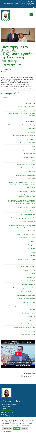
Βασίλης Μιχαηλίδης (28, 157)
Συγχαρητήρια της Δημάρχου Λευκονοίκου (22, 306)
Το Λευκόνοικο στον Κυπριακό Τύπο (24, 327)
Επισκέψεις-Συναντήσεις (27, 221)
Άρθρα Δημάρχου (29, 153)
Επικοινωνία (30, 3)
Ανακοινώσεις (30, 139)
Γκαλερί (21, 1)
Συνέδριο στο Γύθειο (28, 313)
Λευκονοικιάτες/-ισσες (28, 266)
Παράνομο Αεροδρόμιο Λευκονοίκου (24, 288)
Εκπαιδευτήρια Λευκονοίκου (26, 207)
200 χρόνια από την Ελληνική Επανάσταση (21, 125)
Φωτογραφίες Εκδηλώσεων (11, 3)
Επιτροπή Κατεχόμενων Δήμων (25, 234)
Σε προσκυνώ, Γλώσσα (28, 302)
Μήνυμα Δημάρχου (7, 412)
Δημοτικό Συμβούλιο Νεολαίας (25, 175)
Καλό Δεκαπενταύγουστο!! (26, 106)
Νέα (4, 71)
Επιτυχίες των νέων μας (27, 237)
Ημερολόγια (31, 248)
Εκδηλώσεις (31, 187)
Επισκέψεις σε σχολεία (27, 214)
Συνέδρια (32, 309)
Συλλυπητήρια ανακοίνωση (26, 110)
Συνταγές (32, 320)
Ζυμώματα (31, 245)
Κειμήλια (32, 263)
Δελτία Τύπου (30, 1)
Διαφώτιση (31, 178)
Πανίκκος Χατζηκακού (28, 284)
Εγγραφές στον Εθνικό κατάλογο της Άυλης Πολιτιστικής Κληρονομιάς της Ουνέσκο (21, 183)
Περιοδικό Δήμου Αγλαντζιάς (26, 295)
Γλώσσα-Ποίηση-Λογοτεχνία (26, 164)
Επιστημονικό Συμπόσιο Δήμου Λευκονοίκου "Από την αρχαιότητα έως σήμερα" (20, 226)
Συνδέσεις (31, 5)
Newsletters (31, 128)
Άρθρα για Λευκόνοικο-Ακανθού (25, 150)
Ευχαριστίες (31, 241)
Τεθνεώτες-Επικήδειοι (28, 324)
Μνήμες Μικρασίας (29, 270)
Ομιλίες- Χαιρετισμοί (28, 281)
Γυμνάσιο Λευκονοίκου (28, 168)
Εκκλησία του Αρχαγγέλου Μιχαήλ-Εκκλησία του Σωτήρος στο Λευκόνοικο (21, 195)
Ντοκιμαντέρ (31, 277)
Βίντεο (23, 3)
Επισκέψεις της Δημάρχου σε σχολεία (23, 218)
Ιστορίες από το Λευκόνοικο (26, 259)
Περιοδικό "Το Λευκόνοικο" (27, 291)
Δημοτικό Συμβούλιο (7, 416)
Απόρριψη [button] (24, 428)
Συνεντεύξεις (30, 316)
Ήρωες (33, 252)
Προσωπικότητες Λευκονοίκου (26, 298)
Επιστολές (31, 230)
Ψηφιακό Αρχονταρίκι (28, 334)
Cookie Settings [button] (7, 428)
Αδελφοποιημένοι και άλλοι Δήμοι (24, 135)
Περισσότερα (7, 431)
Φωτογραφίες (30, 331)
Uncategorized (31, 132)
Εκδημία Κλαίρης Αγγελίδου (26, 191)
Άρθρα (33, 146)
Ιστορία (32, 255)
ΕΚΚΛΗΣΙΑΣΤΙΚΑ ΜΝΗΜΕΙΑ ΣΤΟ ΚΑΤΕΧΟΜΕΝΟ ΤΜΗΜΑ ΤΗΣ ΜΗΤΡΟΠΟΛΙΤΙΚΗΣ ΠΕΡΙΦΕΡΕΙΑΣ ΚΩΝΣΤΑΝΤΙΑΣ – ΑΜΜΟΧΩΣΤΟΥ (21, 201)
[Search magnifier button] (33, 98)
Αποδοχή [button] (16, 428)
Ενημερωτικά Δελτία (28, 211)
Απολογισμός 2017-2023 (27, 143)
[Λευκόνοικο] (18, 16)
